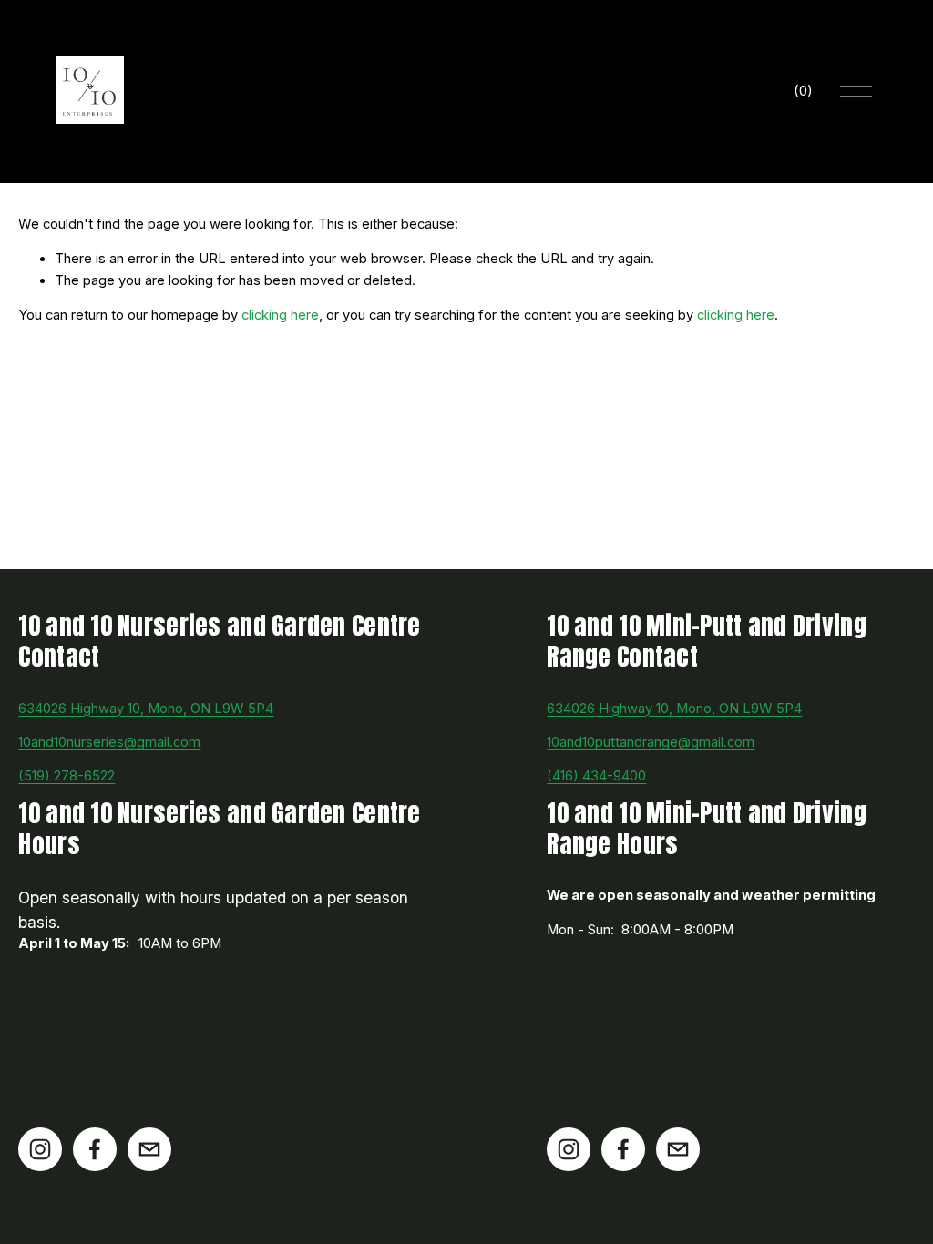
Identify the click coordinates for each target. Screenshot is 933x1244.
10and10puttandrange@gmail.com (650, 742)
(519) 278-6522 (66, 776)
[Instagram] (40, 1149)
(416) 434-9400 (596, 776)
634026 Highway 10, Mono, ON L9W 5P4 (145, 708)
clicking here (280, 315)
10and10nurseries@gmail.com (109, 742)
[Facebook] (95, 1149)
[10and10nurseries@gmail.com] (149, 1149)
